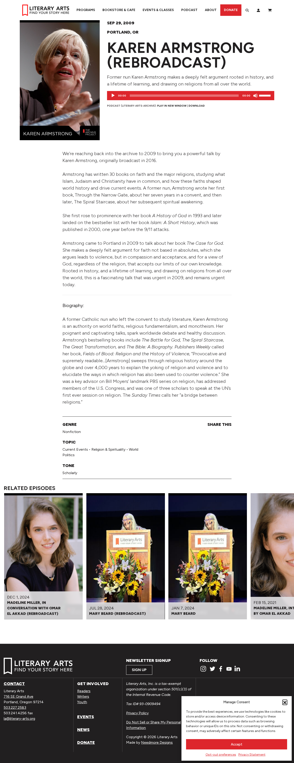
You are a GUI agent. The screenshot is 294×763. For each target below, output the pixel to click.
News (83, 729)
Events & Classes (158, 10)
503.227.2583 (15, 707)
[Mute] (255, 95)
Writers (83, 696)
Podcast (189, 10)
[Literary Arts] (46, 10)
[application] (190, 95)
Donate (231, 10)
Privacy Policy (137, 713)
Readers (83, 691)
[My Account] (258, 10)
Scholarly (69, 473)
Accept (236, 744)
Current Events (75, 449)
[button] (285, 702)
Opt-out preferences (221, 755)
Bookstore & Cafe (118, 10)
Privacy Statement (252, 755)
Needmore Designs (157, 742)
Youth (82, 702)
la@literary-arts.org (19, 718)
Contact (14, 683)
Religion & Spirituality (108, 449)
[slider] (265, 95)
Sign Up (139, 670)
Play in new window (172, 105)
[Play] (113, 95)
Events (85, 716)
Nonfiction (71, 432)
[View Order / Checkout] (270, 10)
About (211, 10)
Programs (85, 10)
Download (197, 105)
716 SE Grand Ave (18, 696)
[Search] (247, 10)
